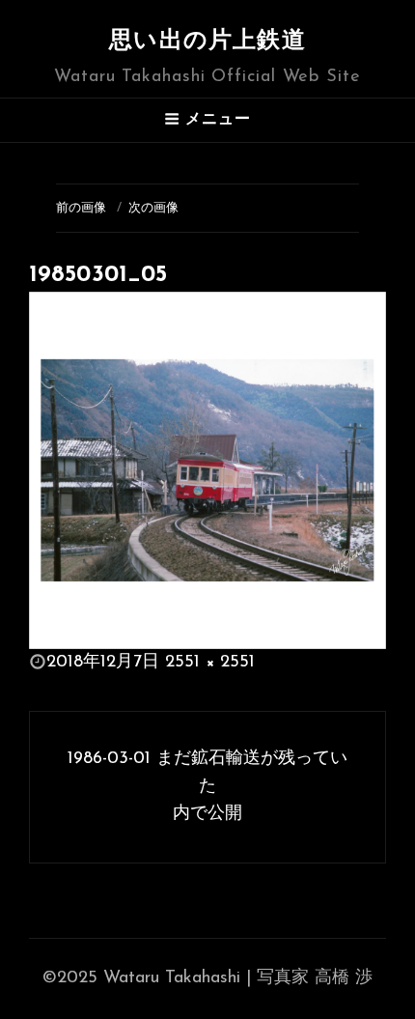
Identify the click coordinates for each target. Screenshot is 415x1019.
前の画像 (81, 208)
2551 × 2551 (210, 662)
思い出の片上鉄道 (207, 41)
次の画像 (153, 208)
